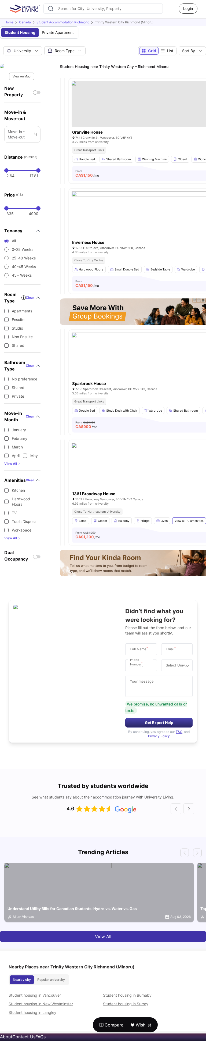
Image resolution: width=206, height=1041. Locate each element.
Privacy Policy (159, 736)
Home (9, 22)
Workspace (21, 530)
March (17, 447)
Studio (17, 328)
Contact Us (23, 1036)
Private (18, 396)
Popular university (51, 980)
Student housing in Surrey (125, 1003)
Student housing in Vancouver (35, 995)
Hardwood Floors (21, 502)
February (19, 438)
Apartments (22, 311)
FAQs (40, 1036)
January (19, 429)
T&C (179, 732)
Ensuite (18, 319)
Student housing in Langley (32, 1012)
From (87, 173)
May (34, 455)
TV (14, 513)
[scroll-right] (188, 808)
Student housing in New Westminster (41, 1003)
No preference (24, 379)
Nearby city (22, 980)
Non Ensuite (22, 336)
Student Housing (20, 32)
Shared (18, 345)
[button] (132, 665)
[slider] (6, 170)
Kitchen (18, 490)
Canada (25, 22)
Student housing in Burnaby (127, 995)
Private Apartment (58, 32)
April (16, 455)
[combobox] (103, 8)
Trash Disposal (24, 521)
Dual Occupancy (16, 556)
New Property (13, 91)
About (6, 1036)
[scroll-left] (176, 808)
